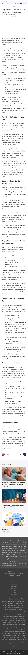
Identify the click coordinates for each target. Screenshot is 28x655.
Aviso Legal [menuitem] (11, 575)
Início (14, 582)
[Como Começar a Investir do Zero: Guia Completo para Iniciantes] (14, 496)
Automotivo (14, 584)
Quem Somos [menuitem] (11, 571)
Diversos (14, 595)
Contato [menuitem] (18, 571)
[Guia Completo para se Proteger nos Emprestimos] (14, 519)
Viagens (14, 592)
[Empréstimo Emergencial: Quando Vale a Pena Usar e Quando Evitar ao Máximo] (14, 474)
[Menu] (25, 1)
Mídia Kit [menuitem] (18, 575)
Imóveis (14, 590)
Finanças (22, 9)
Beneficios (14, 588)
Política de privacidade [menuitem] (9, 573)
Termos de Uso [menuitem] (20, 573)
